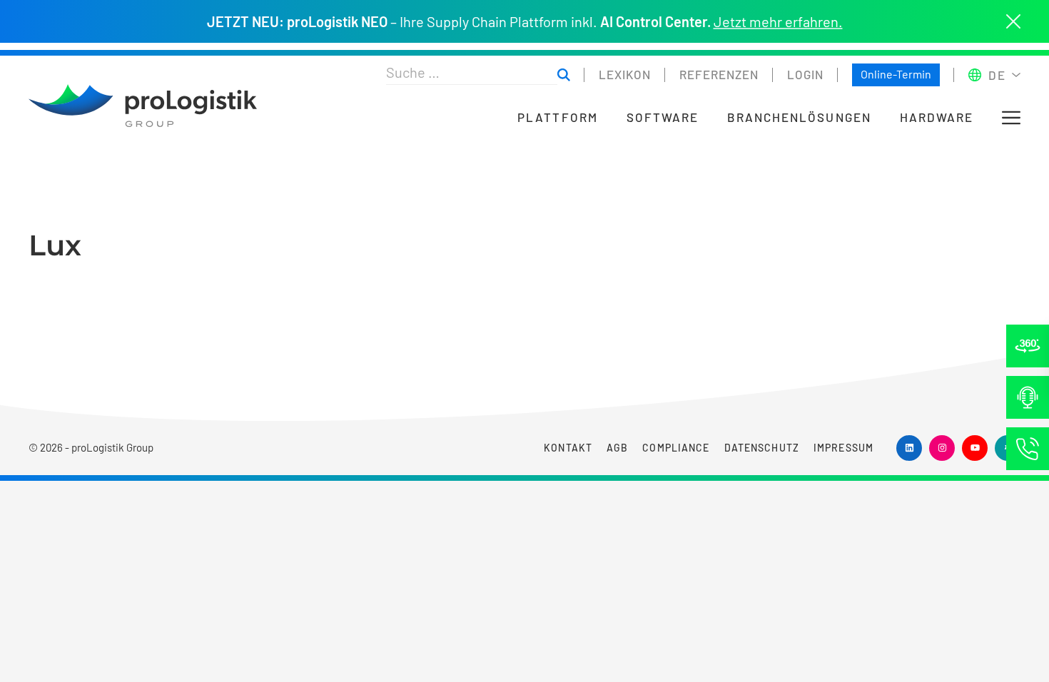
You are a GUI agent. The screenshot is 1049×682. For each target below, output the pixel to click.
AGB (617, 448)
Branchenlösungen (799, 117)
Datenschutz (761, 448)
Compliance (675, 448)
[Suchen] (563, 75)
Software (663, 117)
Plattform (557, 117)
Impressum (843, 448)
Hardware (936, 117)
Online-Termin (896, 74)
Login (805, 74)
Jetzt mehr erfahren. (778, 21)
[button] (1011, 117)
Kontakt (568, 448)
